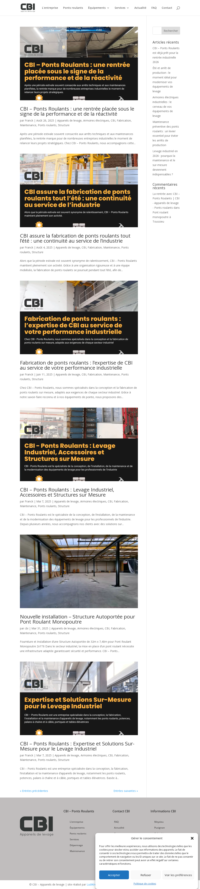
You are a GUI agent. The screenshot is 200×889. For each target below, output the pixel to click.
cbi (26, 628)
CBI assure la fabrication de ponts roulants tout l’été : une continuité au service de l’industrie (75, 238)
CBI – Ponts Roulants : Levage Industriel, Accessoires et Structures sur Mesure (67, 492)
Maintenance (28, 125)
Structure (64, 125)
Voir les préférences (178, 875)
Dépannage (76, 845)
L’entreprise (50, 8)
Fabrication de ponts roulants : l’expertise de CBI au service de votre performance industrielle (76, 365)
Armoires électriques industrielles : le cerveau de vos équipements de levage (166, 106)
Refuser (145, 875)
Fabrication (124, 120)
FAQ (154, 8)
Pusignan (159, 827)
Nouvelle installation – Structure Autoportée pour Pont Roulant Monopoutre (77, 619)
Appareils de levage (69, 120)
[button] (192, 838)
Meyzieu (159, 822)
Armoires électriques (96, 120)
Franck (29, 120)
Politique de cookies (145, 883)
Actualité (140, 8)
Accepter (114, 875)
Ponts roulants (73, 8)
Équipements (97, 8)
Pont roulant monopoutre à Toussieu (162, 217)
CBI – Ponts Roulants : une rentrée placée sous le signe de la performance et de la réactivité (77, 111)
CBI (113, 120)
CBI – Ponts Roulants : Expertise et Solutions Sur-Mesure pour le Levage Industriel (77, 746)
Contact (167, 8)
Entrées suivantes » (125, 791)
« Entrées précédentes (34, 791)
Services (120, 8)
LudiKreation (95, 884)
